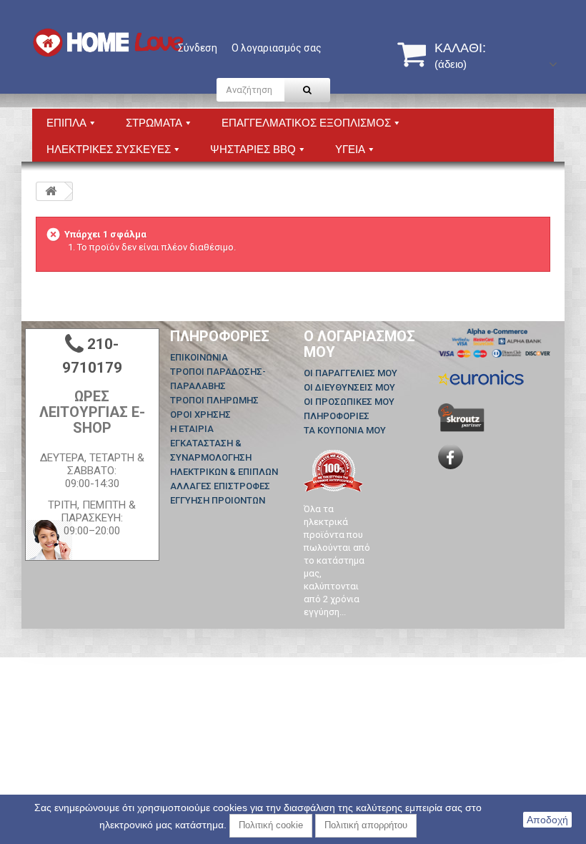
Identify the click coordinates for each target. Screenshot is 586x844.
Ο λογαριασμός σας (277, 48)
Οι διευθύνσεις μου (349, 387)
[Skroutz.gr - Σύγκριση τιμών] (461, 416)
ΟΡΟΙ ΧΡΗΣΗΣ (200, 414)
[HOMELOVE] (108, 42)
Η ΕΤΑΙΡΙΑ (192, 428)
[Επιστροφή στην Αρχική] (50, 191)
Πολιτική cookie (271, 825)
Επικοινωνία (199, 357)
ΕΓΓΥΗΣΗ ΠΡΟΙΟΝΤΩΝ (217, 500)
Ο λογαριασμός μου (359, 344)
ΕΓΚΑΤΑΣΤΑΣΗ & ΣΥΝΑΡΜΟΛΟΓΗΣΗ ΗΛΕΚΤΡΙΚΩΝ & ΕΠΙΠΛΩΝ (224, 457)
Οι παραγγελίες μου (350, 373)
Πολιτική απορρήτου (365, 825)
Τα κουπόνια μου (345, 430)
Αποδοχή (547, 819)
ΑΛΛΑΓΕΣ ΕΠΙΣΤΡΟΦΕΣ (220, 486)
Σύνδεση (197, 48)
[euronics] (481, 376)
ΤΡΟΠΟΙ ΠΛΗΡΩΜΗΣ (214, 400)
